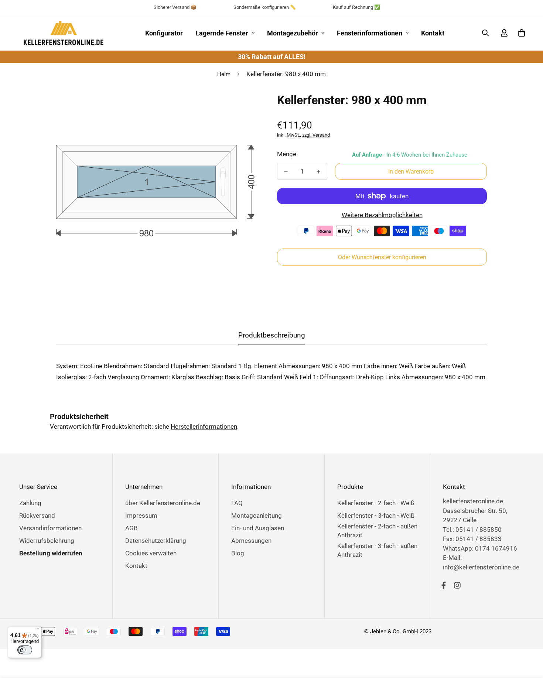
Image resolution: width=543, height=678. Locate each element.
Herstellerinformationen (204, 426)
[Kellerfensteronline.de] (63, 33)
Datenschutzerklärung (155, 540)
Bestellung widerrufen (50, 553)
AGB (131, 528)
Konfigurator (164, 33)
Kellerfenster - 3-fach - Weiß (375, 515)
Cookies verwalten (151, 553)
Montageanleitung (256, 515)
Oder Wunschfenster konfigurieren (382, 257)
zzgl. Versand (316, 135)
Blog (237, 553)
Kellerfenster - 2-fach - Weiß (375, 503)
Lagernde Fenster (221, 33)
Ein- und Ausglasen (257, 528)
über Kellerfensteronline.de (162, 503)
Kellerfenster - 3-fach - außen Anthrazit (377, 550)
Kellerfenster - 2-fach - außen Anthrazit (377, 531)
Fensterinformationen (369, 33)
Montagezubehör (292, 33)
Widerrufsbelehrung (46, 540)
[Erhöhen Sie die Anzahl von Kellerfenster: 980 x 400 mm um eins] (318, 171)
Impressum (141, 515)
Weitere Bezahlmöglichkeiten (382, 215)
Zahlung (30, 503)
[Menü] (37, 630)
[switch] (24, 650)
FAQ (237, 503)
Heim (223, 74)
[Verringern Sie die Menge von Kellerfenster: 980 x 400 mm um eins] (285, 171)
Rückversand (37, 515)
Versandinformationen (50, 528)
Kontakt (432, 33)
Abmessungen (251, 540)
